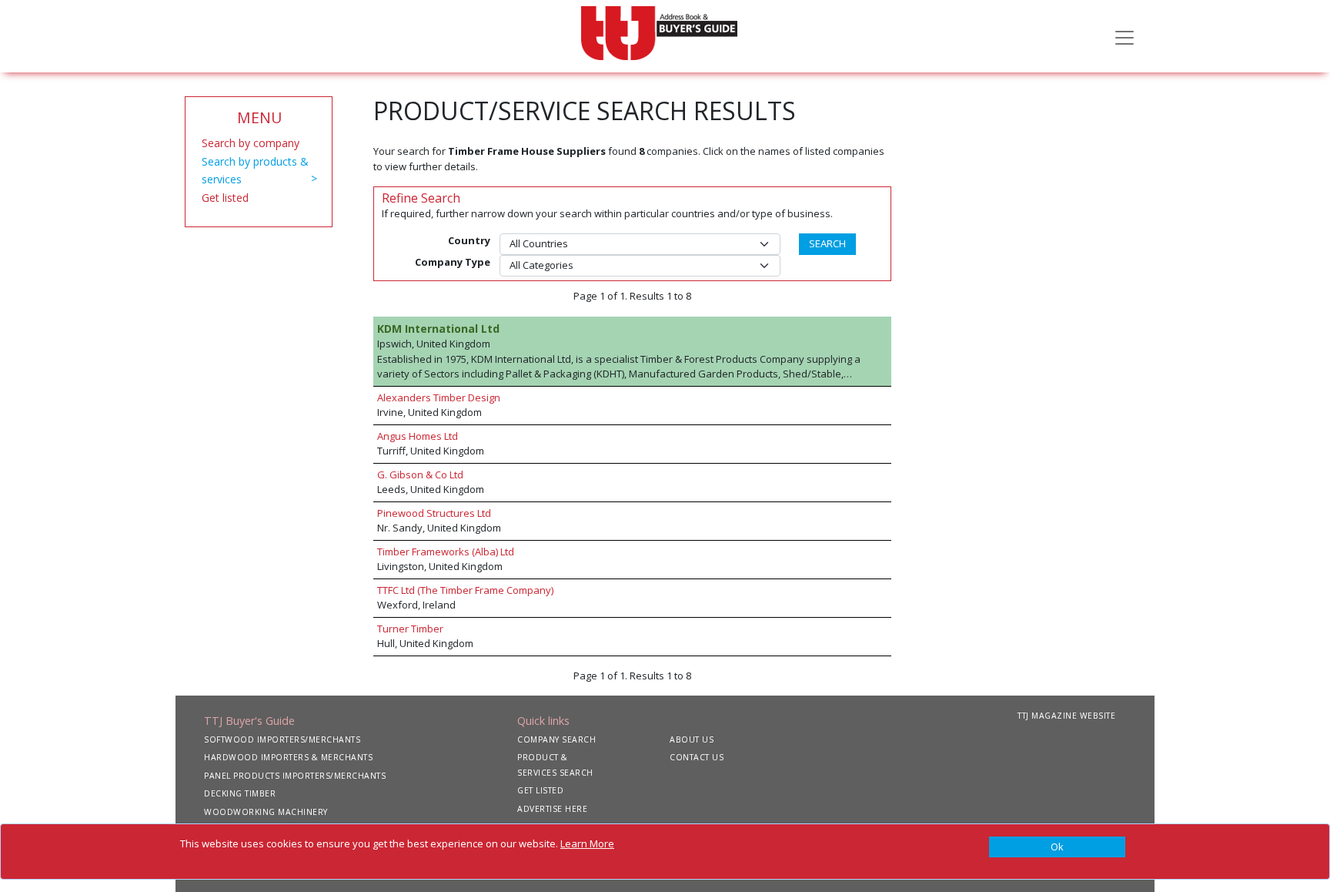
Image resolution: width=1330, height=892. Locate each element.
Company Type (452, 262)
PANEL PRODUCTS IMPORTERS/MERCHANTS (295, 775)
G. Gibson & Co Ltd (420, 474)
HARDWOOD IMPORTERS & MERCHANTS (288, 757)
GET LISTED (540, 790)
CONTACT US (696, 757)
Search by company (250, 143)
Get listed (225, 197)
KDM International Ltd (438, 328)
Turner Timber (410, 628)
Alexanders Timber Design (438, 397)
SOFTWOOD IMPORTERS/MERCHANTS (282, 739)
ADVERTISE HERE (552, 808)
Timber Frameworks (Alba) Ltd (445, 551)
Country (469, 240)
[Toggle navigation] (1124, 36)
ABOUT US (691, 739)
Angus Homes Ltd (417, 436)
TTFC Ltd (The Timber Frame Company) (465, 590)
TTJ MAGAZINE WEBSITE (1066, 715)
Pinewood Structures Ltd (434, 513)
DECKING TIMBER (240, 793)
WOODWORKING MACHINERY (266, 811)
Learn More (587, 843)
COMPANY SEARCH (556, 739)
